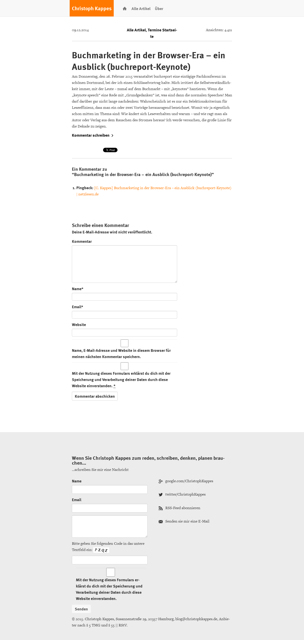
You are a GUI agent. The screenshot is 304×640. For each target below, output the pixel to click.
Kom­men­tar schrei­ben (90, 135)
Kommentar (82, 241)
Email (76, 499)
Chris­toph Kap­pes (91, 8)
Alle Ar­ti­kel (141, 8)
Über (159, 8)
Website (79, 324)
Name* (77, 289)
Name (76, 481)
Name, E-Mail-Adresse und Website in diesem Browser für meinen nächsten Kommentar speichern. (121, 353)
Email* (77, 307)
